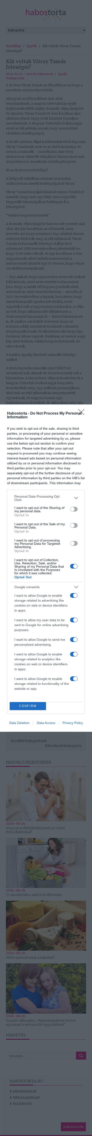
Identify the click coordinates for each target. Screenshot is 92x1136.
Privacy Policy (73, 723)
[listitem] (46, 498)
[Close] (82, 413)
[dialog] (46, 568)
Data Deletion (19, 723)
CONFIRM (28, 706)
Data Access (46, 723)
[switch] (74, 509)
